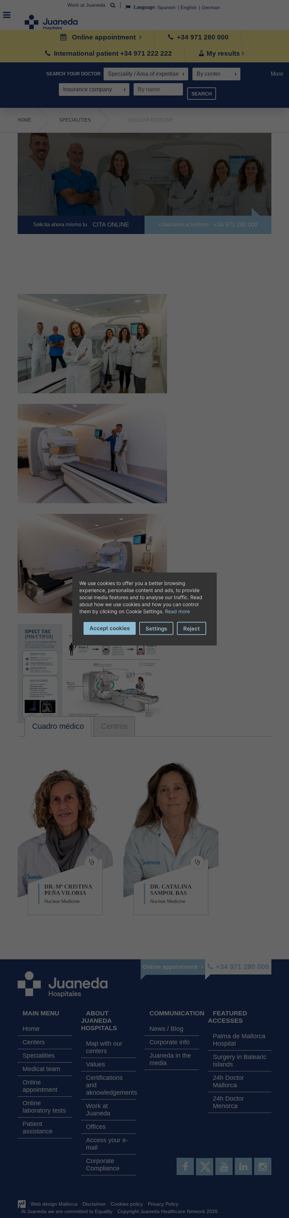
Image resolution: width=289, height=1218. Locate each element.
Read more (177, 611)
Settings (156, 628)
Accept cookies (110, 628)
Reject (191, 628)
